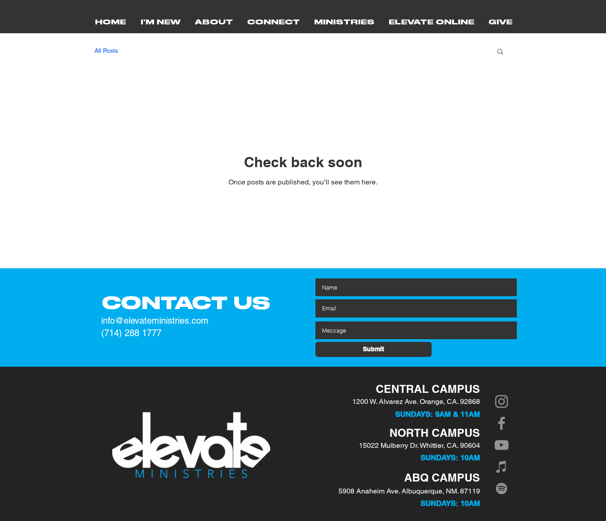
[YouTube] (501, 445)
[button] (500, 52)
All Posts (106, 50)
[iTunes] (501, 466)
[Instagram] (501, 401)
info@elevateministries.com (155, 320)
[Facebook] (501, 423)
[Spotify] (501, 488)
